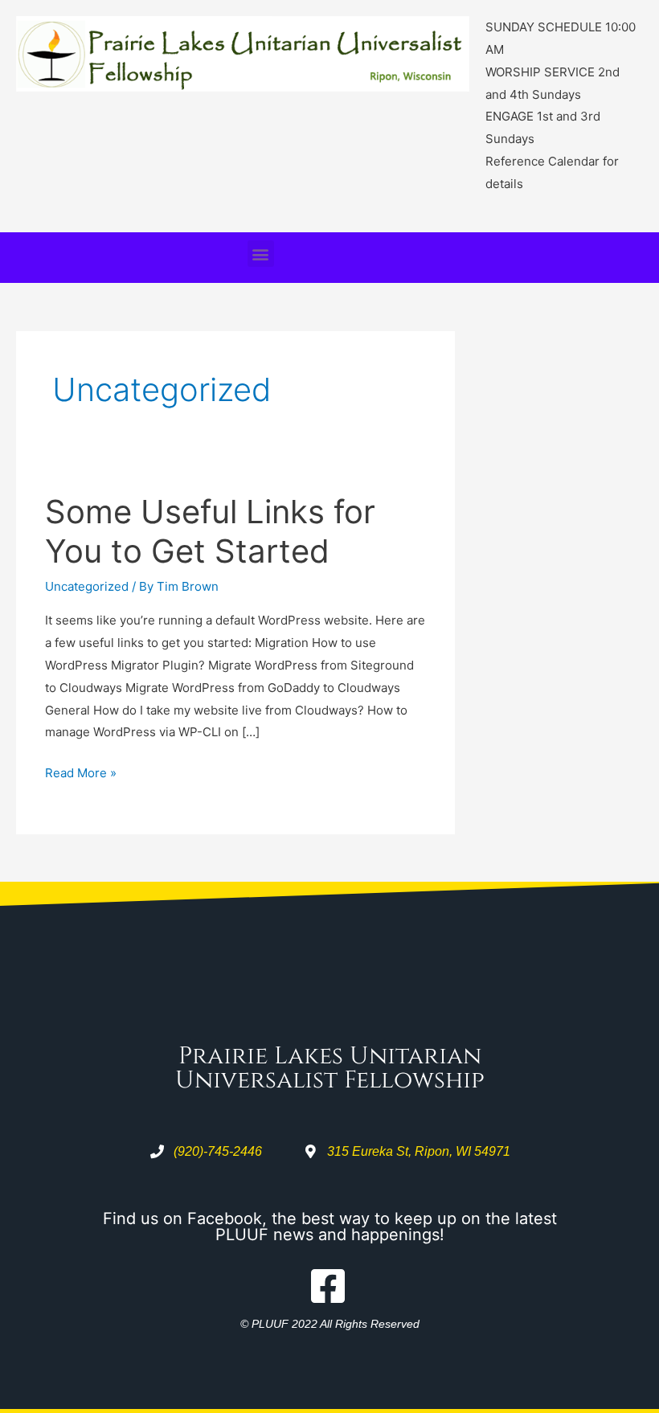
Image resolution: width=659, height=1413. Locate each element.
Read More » (81, 771)
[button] (261, 253)
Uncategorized (87, 586)
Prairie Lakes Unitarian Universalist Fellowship (330, 1068)
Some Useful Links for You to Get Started (210, 531)
